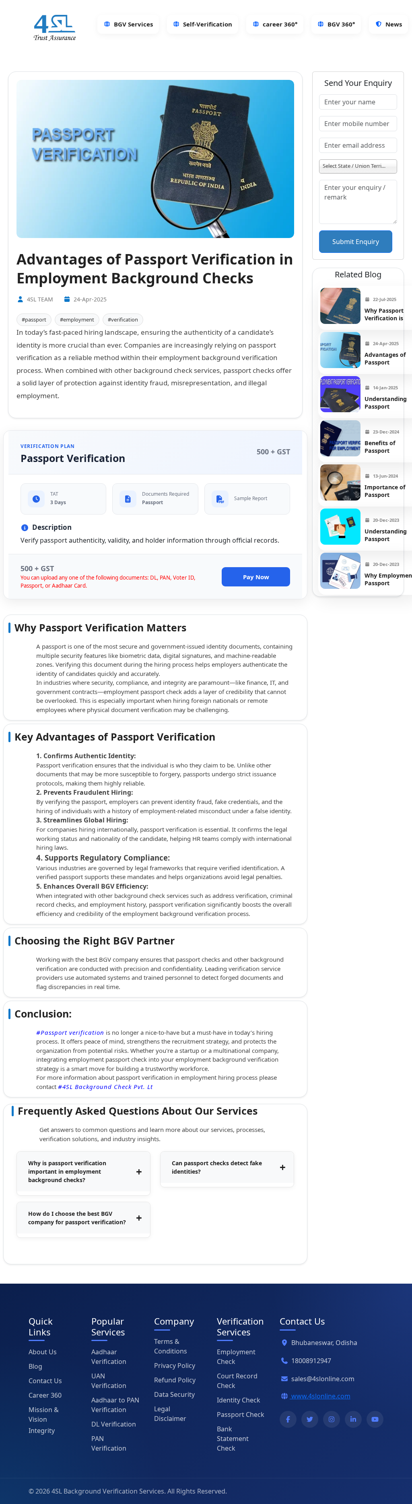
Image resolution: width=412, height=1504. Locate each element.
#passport (34, 319)
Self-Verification (207, 24)
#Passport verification (70, 1032)
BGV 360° (341, 24)
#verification (123, 319)
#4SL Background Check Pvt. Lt (105, 1087)
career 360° (280, 24)
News (393, 24)
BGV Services (133, 24)
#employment (77, 319)
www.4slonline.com (320, 1396)
